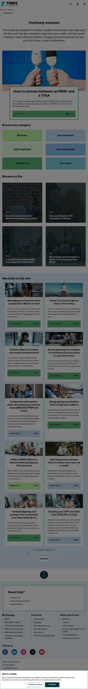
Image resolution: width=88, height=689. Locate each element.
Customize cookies (35, 684)
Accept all (52, 684)
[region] (44, 679)
